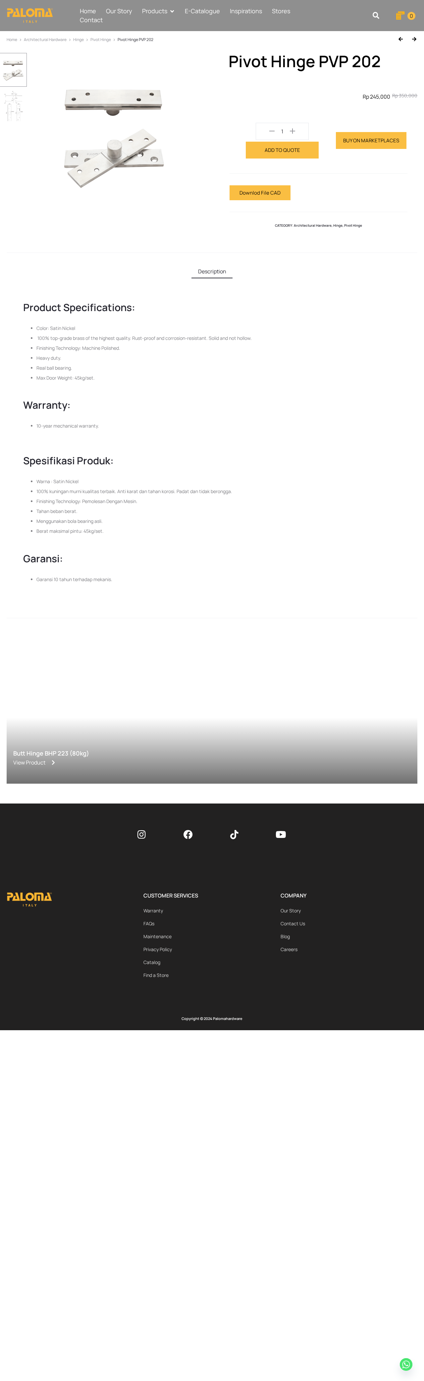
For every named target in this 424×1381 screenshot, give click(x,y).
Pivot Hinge (100, 39)
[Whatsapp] (407, 1365)
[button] (376, 15)
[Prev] (402, 39)
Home (12, 39)
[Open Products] (172, 11)
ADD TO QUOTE (282, 150)
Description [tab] (212, 271)
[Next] (411, 39)
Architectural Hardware (45, 39)
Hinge (78, 39)
